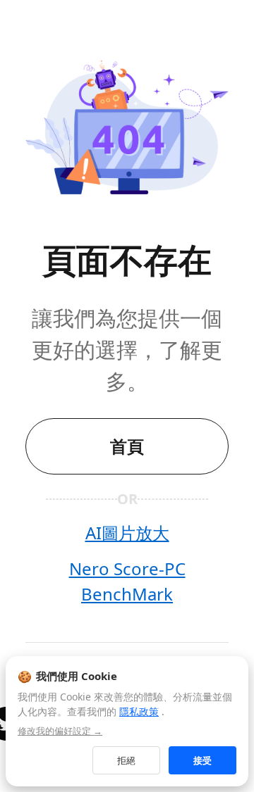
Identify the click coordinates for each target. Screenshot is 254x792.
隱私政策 (139, 711)
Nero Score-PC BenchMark (127, 581)
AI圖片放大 (127, 532)
